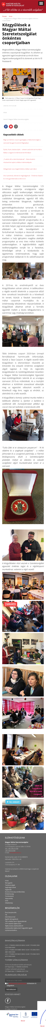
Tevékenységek (10, 885)
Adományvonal (10, 917)
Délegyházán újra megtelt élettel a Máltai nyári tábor (20, 169)
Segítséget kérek (10, 887)
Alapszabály (9, 898)
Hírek (10, 16)
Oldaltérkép (9, 903)
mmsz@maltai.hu (15, 853)
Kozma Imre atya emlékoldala (15, 892)
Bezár (23, 1021)
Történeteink (9, 896)
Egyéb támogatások (11, 919)
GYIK (6, 901)
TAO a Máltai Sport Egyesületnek (15, 921)
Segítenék (8, 890)
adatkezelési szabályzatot (17, 983)
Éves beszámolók (10, 912)
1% (6, 915)
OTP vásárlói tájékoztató (13, 924)
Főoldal (4, 16)
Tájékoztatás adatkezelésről (14, 926)
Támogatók (8, 883)
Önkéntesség (9, 894)
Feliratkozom (11, 989)
